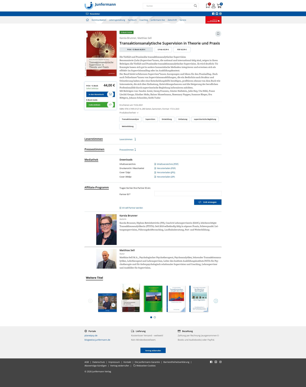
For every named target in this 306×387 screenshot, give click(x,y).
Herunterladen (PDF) (166, 168)
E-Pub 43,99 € (163, 49)
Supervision (150, 119)
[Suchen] (195, 6)
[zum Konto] (214, 7)
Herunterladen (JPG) (165, 172)
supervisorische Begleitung (205, 119)
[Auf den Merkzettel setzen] (218, 34)
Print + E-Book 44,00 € (136, 49)
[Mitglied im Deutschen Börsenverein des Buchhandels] (213, 19)
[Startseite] (100, 5)
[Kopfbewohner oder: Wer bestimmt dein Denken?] (153, 299)
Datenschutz (98, 362)
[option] (107, 298)
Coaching (143, 20)
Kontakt (127, 362)
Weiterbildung (128, 126)
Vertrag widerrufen (120, 365)
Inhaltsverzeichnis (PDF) (167, 164)
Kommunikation (99, 20)
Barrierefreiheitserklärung (176, 362)
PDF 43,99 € (182, 49)
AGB (87, 362)
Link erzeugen (210, 202)
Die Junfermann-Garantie (147, 362)
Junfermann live (158, 20)
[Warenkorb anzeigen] (219, 7)
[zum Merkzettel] (208, 7)
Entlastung (182, 119)
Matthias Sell (144, 38)
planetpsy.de (91, 335)
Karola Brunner (128, 38)
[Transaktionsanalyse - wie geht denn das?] (175, 299)
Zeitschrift (172, 20)
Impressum (114, 362)
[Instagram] (220, 14)
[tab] (151, 317)
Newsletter (94, 14)
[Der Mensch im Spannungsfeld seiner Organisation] (198, 299)
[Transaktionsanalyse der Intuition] (130, 297)
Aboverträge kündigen (96, 365)
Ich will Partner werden (132, 208)
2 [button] (155, 317)
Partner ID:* (125, 194)
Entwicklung (167, 119)
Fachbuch (132, 20)
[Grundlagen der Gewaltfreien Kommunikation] (107, 302)
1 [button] (151, 317)
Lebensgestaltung (117, 20)
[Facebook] (213, 14)
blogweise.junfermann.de (97, 339)
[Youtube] (217, 14)
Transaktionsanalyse (130, 119)
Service (183, 20)
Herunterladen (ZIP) (165, 176)
